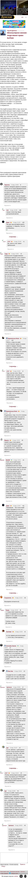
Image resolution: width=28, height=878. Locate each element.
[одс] (3, 748)
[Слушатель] (1, 598)
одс (7, 747)
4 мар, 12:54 (16, 506)
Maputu (6, 440)
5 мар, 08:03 (18, 825)
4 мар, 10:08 (14, 185)
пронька (9, 687)
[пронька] (2, 687)
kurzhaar (8, 631)
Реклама (14, 28)
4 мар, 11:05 (14, 254)
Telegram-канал (14, 873)
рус (23, 17)
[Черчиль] (1, 185)
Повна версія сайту (4, 871)
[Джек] (3, 222)
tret (7, 210)
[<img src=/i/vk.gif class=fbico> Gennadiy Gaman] (1, 646)
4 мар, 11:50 (16, 440)
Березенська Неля (13, 338)
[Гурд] (1, 254)
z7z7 (9, 241)
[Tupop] (2, 610)
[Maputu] (1, 440)
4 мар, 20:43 (14, 773)
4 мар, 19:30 (16, 687)
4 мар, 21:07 (13, 747)
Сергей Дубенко (12, 30)
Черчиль (7, 185)
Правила (22, 864)
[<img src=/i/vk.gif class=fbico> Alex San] (3, 671)
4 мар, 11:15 (16, 222)
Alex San (10, 671)
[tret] (3, 210)
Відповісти (7, 205)
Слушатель (7, 598)
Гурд (6, 254)
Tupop (7, 610)
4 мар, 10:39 (13, 210)
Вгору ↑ (4, 866)
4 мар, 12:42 (14, 610)
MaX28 (8, 460)
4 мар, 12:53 (18, 631)
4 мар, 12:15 (18, 598)
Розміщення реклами (14, 871)
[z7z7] (4, 242)
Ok (21, 876)
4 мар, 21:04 (17, 241)
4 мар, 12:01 (17, 460)
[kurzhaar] (3, 632)
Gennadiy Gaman (11, 646)
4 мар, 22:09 (18, 671)
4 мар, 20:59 (16, 371)
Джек (7, 222)
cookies (16, 876)
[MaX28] (2, 460)
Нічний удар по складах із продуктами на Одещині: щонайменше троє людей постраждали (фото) (7, 12)
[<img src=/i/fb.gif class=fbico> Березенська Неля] (3, 338)
